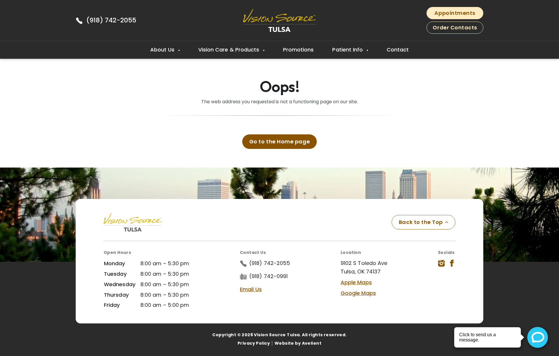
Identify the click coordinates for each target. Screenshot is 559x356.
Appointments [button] (454, 13)
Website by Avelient (298, 343)
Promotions (298, 49)
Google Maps (358, 293)
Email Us (251, 289)
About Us (163, 49)
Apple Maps (356, 282)
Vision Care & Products (229, 49)
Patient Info (348, 49)
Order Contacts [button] (455, 27)
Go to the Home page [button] (279, 141)
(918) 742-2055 (111, 20)
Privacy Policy (254, 343)
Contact (398, 49)
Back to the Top (421, 222)
